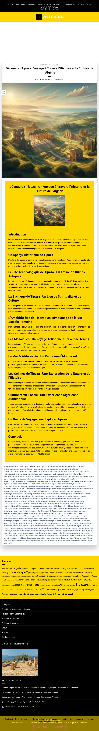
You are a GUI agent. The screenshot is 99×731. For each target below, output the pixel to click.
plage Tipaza (92, 576)
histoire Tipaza (54, 572)
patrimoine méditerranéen (68, 506)
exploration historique (66, 491)
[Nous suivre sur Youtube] (57, 8)
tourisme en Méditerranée (18, 528)
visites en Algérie (33, 530)
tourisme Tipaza (40, 589)
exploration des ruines (16, 491)
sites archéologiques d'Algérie (32, 521)
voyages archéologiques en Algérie (40, 533)
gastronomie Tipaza (74, 568)
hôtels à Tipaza (64, 572)
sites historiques (53, 523)
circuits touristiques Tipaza (32, 569)
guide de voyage (36, 494)
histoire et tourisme (73, 496)
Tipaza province (15, 590)
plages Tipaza (81, 576)
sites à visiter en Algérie (26, 518)
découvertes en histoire (64, 484)
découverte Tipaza (47, 569)
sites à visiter (13, 518)
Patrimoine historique (17, 506)
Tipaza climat (6, 590)
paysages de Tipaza (50, 511)
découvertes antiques (59, 479)
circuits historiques (76, 471)
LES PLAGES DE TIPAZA (70, 4)
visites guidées (44, 530)
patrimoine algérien (70, 501)
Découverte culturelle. (32, 476)
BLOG (49, 4)
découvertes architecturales (24, 481)
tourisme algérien (76, 526)
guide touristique (48, 494)
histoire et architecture (47, 496)
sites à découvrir (42, 516)
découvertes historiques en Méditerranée (64, 486)
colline (70, 474)
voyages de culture (51, 535)
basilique (13, 471)
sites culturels (73, 521)
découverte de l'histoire (48, 476)
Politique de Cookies (10, 623)
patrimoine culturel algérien (19, 503)
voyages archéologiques (20, 533)
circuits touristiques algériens (57, 474)
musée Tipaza (83, 572)
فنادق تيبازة (12, 594)
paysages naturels (35, 513)
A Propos (6, 604)
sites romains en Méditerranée (45, 526)
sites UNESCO (60, 526)
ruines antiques (72, 513)
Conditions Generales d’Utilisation (16, 609)
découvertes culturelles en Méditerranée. (26, 484)
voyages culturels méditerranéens (33, 535)
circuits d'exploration (35, 471)
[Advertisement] (49, 40)
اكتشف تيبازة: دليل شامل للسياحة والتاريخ (18, 706)
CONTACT (41, 4)
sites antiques (47, 518)
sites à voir (38, 518)
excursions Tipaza (59, 569)
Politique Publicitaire (10, 618)
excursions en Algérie (61, 489)
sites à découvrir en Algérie (57, 516)
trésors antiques (65, 528)
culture (75, 474)
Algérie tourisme (46, 466)
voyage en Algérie (79, 530)
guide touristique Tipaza (20, 572)
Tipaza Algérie (91, 585)
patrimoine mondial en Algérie (42, 508)
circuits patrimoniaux (26, 474)
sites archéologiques (76, 518)
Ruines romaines (18, 516)
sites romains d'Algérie (26, 526)
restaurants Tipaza (43, 580)
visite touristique (83, 528)
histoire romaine (21, 498)
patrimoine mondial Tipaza (23, 576)
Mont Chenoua (73, 572)
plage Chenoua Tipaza (42, 576)
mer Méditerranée (52, 498)
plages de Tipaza (57, 576)
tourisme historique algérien (50, 528)
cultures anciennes (18, 476)
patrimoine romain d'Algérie (74, 508)
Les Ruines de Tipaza (84, 4)
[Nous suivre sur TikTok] (49, 8)
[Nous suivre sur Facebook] (42, 8)
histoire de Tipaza (20, 496)
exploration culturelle (76, 489)
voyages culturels (59, 533)
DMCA (4, 628)
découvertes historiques (17, 486)
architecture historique (33, 469)
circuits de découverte (49, 471)
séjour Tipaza (60, 585)
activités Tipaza (8, 569)
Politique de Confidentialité (13, 614)
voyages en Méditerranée (20, 538)
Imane (61, 79)
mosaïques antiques (41, 501)
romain (64, 513)
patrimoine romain (59, 508)
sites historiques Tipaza (27, 584)
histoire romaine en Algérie (36, 498)
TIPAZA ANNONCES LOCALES (25, 4)
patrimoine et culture (67, 503)
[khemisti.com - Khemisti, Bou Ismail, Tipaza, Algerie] (49, 17)
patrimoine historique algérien (34, 506)
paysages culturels (36, 511)
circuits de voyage (64, 471)
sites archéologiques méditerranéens (55, 521)
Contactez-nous (8, 637)
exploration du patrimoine (49, 491)
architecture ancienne (68, 466)
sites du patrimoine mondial (37, 523)
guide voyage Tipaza (42, 572)
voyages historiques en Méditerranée (56, 540)
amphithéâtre (56, 466)
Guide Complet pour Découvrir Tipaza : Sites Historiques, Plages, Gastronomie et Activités (40, 688)
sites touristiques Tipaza (47, 585)
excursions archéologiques (44, 489)
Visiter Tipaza (57, 4)
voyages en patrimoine (36, 538)
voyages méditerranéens (77, 540)
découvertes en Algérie (48, 484)
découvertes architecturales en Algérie (47, 481)
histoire (56, 494)
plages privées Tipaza (69, 576)
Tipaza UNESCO (25, 590)
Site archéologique (30, 516)
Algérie (37, 466)
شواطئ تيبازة (23, 594)
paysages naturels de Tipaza (51, 513)
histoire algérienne (66, 494)
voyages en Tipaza (72, 538)
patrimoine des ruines (52, 503)
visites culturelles (21, 530)
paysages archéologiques (20, 511)
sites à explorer (72, 516)
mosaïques (30, 501)
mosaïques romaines (56, 501)
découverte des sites (79, 476)
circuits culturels (21, 471)
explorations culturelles (23, 494)
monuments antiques (65, 498)
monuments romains (19, 501)
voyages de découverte (66, 535)
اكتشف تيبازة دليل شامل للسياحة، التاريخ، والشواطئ (23, 702)
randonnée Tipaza (27, 580)
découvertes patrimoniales (26, 489)
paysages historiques (64, 511)
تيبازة (42, 593)
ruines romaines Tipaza (77, 579)
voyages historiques (16, 540)
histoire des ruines (32, 496)
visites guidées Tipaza (61, 589)
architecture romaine (48, 469)
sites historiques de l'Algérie (68, 523)
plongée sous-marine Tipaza (10, 580)
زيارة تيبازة (34, 594)
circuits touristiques (40, 474)
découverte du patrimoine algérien (24, 479)
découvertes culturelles (69, 481)
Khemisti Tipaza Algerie (49, 65)
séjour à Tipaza (70, 585)
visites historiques (56, 530)
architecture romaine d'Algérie (65, 469)
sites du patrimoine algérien (18, 523)
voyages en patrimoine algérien (55, 538)
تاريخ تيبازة (49, 594)
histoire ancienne (78, 494)
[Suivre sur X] (53, 8)
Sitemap (5, 632)
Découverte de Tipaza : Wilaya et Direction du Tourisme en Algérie (30, 697)
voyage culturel (68, 530)
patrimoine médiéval (52, 506)
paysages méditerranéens (19, 513)
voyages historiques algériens (33, 540)
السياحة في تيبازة (64, 593)
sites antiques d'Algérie (60, 518)
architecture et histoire (17, 469)
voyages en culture (80, 535)
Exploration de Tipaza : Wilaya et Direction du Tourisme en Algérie (30, 692)
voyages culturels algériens (74, 533)
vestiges (75, 528)
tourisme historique (34, 528)
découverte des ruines (63, 476)
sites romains (13, 526)
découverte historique (44, 479)
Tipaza (68, 526)
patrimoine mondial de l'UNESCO (21, 508)
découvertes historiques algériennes (37, 486)
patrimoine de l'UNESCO (36, 503)
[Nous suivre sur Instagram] (45, 8)
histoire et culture (61, 496)
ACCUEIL (10, 4)
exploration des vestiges (32, 491)
